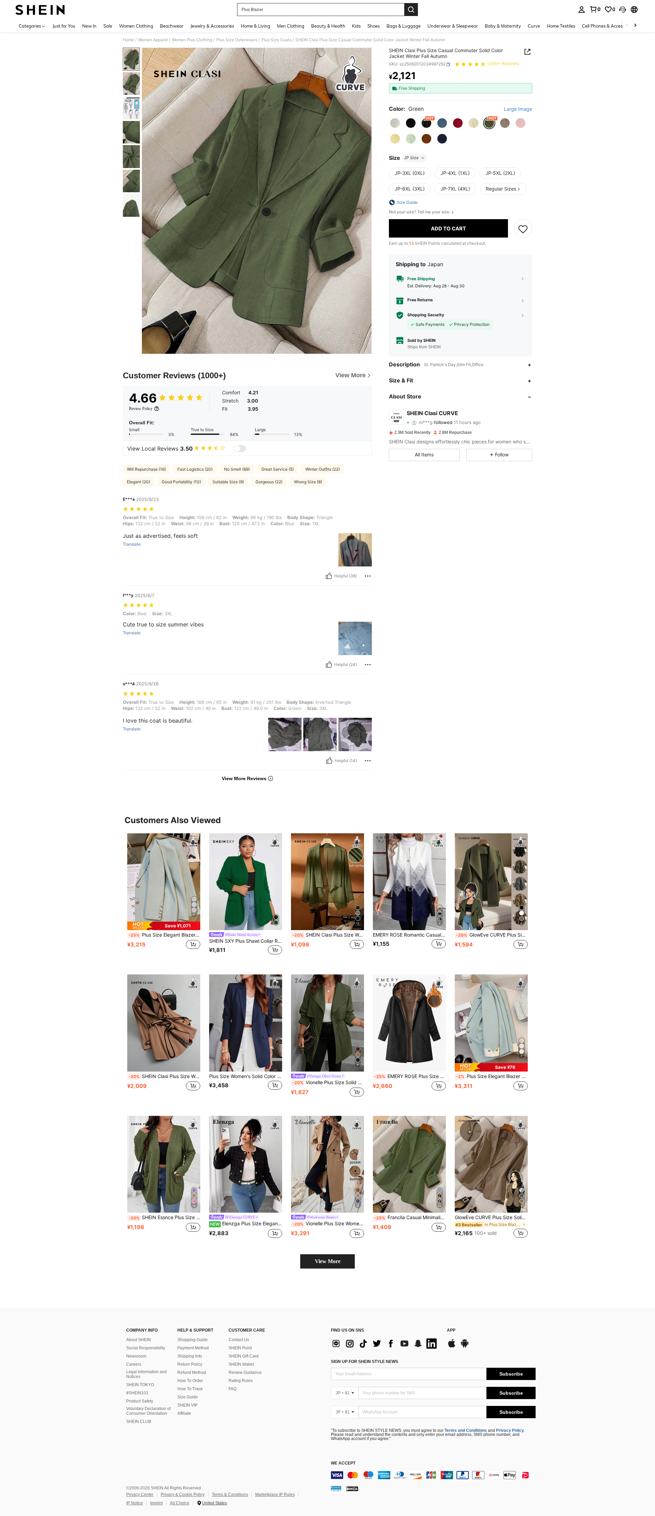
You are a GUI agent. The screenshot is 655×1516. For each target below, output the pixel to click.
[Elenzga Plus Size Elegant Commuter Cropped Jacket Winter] (245, 1164)
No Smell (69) (237, 469)
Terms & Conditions (230, 1494)
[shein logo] (40, 9)
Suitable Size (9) (228, 481)
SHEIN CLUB (138, 1421)
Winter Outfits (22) (322, 469)
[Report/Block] (368, 576)
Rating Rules (241, 1380)
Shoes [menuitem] (373, 26)
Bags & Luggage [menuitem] (404, 26)
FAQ (232, 1388)
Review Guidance (245, 1372)
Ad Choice (179, 1503)
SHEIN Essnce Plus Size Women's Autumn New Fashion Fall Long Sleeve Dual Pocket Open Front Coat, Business (164, 1217)
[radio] (395, 123)
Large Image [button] (518, 109)
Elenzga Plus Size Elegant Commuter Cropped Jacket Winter (246, 1223)
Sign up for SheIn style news (364, 1361)
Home (128, 39)
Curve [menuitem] (534, 26)
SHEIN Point (240, 1348)
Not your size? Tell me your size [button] (419, 212)
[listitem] (164, 899)
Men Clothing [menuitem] (290, 26)
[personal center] (582, 9)
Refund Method (191, 1372)
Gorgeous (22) (269, 481)
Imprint (156, 1503)
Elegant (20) (138, 481)
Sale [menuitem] (107, 26)
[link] (595, 9)
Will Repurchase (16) (146, 469)
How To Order (190, 1380)
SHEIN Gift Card (244, 1356)
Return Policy (189, 1364)
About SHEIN (138, 1339)
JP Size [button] (411, 157)
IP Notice (134, 1503)
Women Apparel (153, 39)
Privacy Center (140, 1494)
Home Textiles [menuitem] (561, 26)
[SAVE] (523, 228)
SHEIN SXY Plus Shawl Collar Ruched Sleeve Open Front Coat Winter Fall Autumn (245, 941)
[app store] (451, 1346)
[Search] (411, 9)
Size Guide (187, 1397)
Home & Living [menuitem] (255, 26)
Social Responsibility (145, 1348)
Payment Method (193, 1348)
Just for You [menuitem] (64, 26)
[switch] (240, 448)
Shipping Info (189, 1356)
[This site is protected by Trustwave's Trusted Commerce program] (336, 1488)
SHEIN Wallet (241, 1364)
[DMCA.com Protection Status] (352, 1488)
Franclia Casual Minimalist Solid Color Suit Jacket (410, 1217)
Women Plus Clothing (192, 39)
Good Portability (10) (181, 481)
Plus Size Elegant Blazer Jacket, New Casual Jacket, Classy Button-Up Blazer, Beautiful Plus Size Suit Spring (164, 935)
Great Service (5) (277, 469)
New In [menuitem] (89, 26)
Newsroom (136, 1356)
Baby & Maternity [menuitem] (503, 26)
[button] (622, 9)
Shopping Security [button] (425, 315)
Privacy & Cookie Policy (183, 1494)
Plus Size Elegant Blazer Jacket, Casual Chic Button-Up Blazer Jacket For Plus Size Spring (492, 1076)
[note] (163, 926)
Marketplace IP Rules (275, 1494)
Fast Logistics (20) (195, 469)
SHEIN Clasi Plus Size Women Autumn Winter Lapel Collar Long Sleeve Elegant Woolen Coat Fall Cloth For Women (164, 1076)
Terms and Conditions (466, 1430)
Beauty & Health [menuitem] (328, 26)
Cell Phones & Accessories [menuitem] (608, 26)
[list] (385, 1343)
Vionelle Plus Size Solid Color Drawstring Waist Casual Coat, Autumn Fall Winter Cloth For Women (328, 1082)
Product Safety (139, 1401)
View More (327, 1261)
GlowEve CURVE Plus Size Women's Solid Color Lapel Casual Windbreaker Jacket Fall (492, 935)
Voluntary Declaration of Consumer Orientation (148, 1411)
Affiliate (184, 1413)
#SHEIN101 (137, 1393)
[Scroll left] (627, 25)
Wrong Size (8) (308, 481)
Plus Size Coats (276, 39)
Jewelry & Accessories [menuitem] (212, 26)
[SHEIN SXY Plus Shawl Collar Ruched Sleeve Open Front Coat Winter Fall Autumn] (245, 881)
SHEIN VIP (187, 1405)
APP (451, 1330)
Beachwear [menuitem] (172, 26)
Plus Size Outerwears (236, 39)
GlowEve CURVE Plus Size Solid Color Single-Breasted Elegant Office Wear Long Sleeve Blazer (491, 1217)
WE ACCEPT (343, 1463)
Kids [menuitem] (356, 26)
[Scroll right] (635, 25)
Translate (132, 544)
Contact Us (239, 1339)
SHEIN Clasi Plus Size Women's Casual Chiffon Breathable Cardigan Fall (328, 935)
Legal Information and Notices (146, 1374)
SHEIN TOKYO (140, 1384)
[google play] (464, 1346)
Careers (133, 1364)
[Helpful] (329, 576)
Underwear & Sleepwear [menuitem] (452, 26)
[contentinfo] (433, 1475)
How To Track (190, 1388)
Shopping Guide (192, 1339)
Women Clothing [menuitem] (136, 26)
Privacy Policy (510, 1430)
